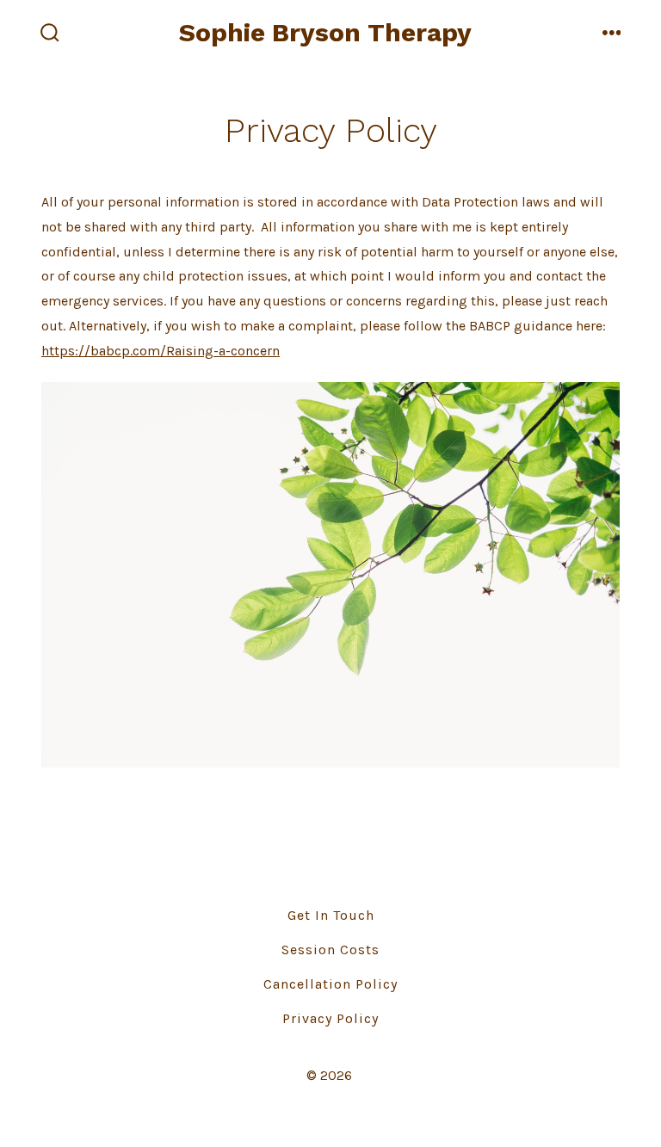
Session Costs (330, 949)
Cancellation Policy (330, 984)
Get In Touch (330, 915)
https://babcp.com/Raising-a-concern (160, 350)
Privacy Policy (330, 1018)
